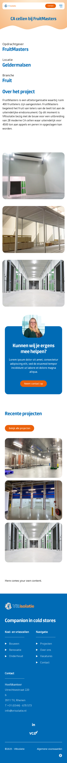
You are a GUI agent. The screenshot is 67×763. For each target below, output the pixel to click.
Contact (44, 662)
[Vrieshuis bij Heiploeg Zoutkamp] (33, 458)
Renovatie (15, 650)
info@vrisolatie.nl (16, 710)
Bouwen (14, 643)
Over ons (45, 650)
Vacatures (46, 656)
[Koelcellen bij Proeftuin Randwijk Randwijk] (33, 500)
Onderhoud (16, 656)
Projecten (46, 643)
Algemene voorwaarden (49, 748)
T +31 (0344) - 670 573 (18, 705)
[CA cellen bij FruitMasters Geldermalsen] (33, 542)
